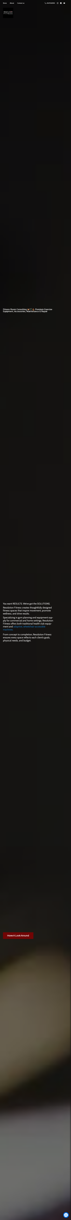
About (12, 3)
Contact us (20, 3)
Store (5, 3)
